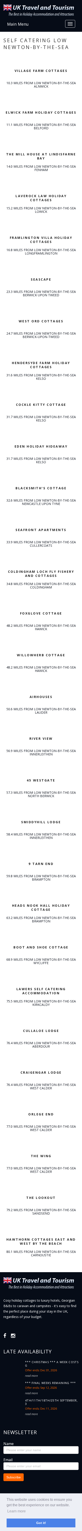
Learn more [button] (16, 1511)
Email (8, 1459)
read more (31, 1376)
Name (8, 1443)
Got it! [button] (41, 1523)
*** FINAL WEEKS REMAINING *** (50, 1383)
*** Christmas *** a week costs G (52, 1363)
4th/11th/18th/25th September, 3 (51, 1402)
